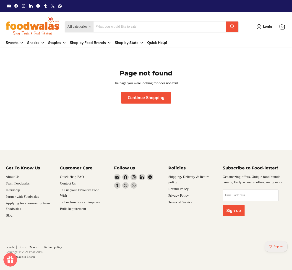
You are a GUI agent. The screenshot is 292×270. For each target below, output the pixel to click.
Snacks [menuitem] (33, 42)
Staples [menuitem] (54, 42)
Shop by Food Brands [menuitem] (88, 42)
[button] (265, 26)
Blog (9, 215)
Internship (13, 190)
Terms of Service (180, 202)
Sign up (233, 210)
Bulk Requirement (73, 209)
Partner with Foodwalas (22, 196)
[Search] (232, 26)
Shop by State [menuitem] (126, 42)
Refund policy (53, 247)
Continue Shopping (146, 97)
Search (10, 247)
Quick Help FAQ (72, 177)
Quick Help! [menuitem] (157, 42)
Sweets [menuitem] (12, 42)
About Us (12, 177)
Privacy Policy (178, 195)
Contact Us (68, 183)
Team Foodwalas (18, 183)
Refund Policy (178, 189)
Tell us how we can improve (80, 202)
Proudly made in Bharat (20, 256)
